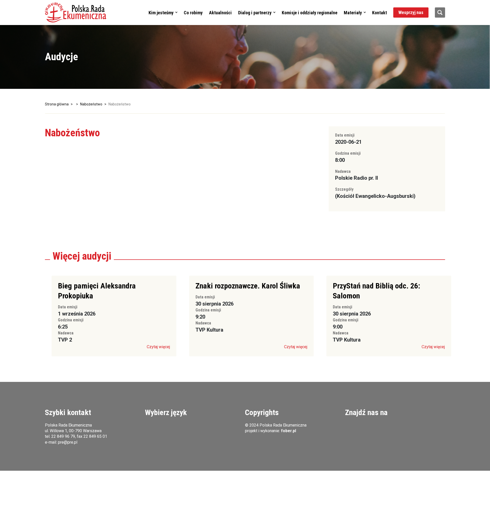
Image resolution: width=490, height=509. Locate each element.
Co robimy (193, 12)
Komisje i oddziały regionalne (309, 12)
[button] (75, 12)
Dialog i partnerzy (255, 12)
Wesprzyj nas (410, 12)
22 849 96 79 (63, 436)
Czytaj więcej (158, 346)
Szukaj (440, 12)
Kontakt (379, 12)
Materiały (353, 12)
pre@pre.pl (67, 442)
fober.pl (288, 430)
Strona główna (57, 104)
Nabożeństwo (91, 104)
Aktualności (220, 12)
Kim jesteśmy (161, 12)
